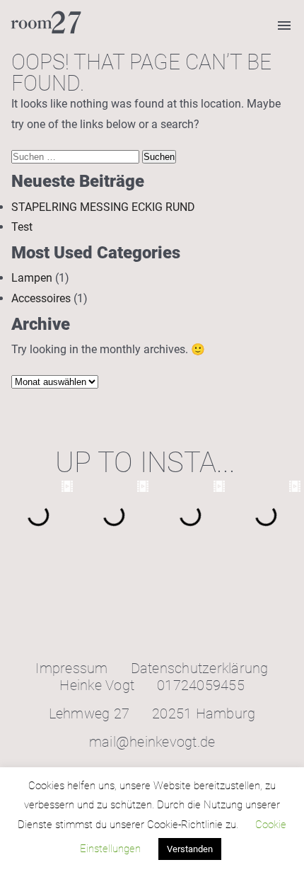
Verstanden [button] (190, 849)
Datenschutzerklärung (200, 668)
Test (22, 227)
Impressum (71, 668)
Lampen (31, 278)
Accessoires (41, 298)
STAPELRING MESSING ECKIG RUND (103, 207)
